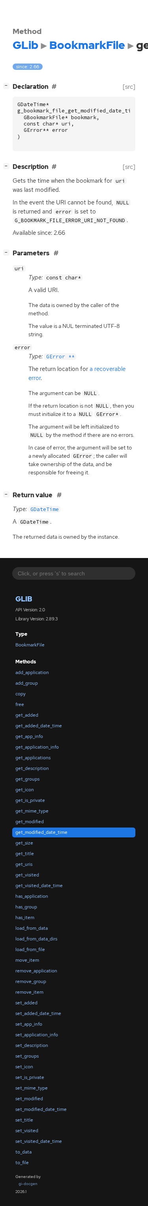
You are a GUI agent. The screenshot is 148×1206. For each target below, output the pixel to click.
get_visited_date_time (39, 885)
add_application (32, 672)
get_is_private (30, 800)
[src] (129, 86)
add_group (26, 683)
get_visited (27, 875)
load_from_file (30, 949)
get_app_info (29, 736)
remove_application (36, 971)
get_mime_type (32, 811)
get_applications (33, 758)
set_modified (29, 1099)
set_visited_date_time (38, 1141)
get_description (32, 768)
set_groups (27, 1056)
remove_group (30, 981)
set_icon (24, 1067)
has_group (26, 907)
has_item (24, 917)
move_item (27, 960)
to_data (23, 1152)
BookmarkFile (30, 645)
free (19, 704)
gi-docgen (28, 1183)
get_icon (24, 790)
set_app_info (28, 1024)
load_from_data (31, 928)
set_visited (26, 1130)
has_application (31, 896)
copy (20, 694)
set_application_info (36, 1035)
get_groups (27, 779)
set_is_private (29, 1077)
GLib (23, 599)
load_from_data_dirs (36, 939)
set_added (26, 1003)
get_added (26, 715)
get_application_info (37, 747)
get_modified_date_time (41, 832)
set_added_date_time (38, 1013)
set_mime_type (31, 1088)
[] (8, 85)
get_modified (29, 821)
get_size (24, 843)
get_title (24, 853)
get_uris (23, 864)
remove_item (29, 992)
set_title (24, 1120)
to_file (22, 1162)
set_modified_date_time (41, 1109)
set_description (31, 1045)
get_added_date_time (38, 726)
